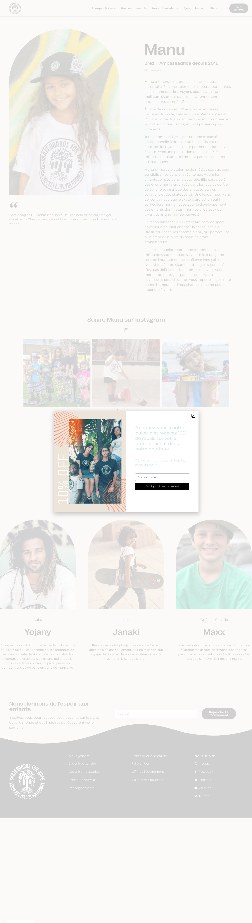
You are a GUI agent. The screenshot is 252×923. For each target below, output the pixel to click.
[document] (126, 461)
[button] (193, 415)
